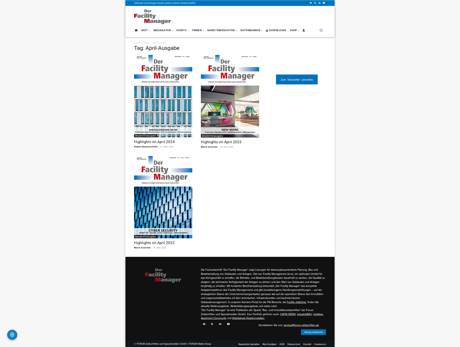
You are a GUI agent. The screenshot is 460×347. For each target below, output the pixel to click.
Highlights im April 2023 (221, 142)
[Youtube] (324, 3)
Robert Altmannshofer (146, 146)
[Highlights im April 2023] (230, 96)
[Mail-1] (311, 3)
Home (137, 42)
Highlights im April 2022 (154, 243)
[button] (321, 30)
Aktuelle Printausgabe (145, 135)
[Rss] (315, 3)
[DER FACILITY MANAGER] (153, 17)
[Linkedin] (319, 3)
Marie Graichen (209, 146)
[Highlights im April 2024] (163, 96)
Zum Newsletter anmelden (297, 79)
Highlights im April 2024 (154, 142)
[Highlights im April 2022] (163, 197)
